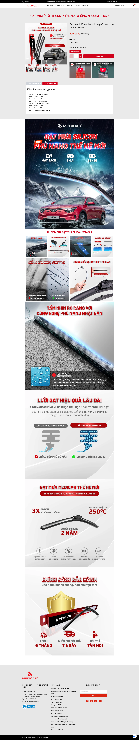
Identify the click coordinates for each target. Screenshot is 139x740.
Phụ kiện (50, 5)
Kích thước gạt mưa (34, 83)
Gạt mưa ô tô (59, 5)
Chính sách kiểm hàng (57, 713)
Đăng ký (115, 1)
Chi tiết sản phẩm (50, 83)
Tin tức (69, 5)
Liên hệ (77, 5)
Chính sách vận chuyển (57, 710)
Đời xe (72, 40)
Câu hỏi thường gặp (56, 702)
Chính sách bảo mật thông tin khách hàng (62, 721)
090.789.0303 (27, 1)
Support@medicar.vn (34, 701)
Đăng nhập (109, 1)
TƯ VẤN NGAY (75, 51)
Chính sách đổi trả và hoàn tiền (59, 707)
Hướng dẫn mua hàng (57, 696)
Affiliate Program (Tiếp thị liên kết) (60, 688)
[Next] (63, 42)
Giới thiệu (85, 5)
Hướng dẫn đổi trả (56, 705)
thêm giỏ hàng (98, 56)
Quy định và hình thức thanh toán (59, 716)
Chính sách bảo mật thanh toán (59, 719)
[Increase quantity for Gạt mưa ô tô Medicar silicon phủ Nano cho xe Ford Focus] (80, 56)
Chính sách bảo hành (56, 699)
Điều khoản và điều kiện (57, 730)
